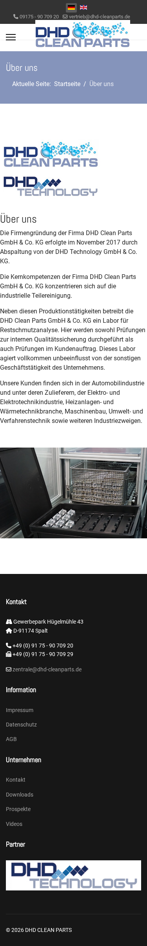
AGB (11, 739)
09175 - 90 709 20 (39, 17)
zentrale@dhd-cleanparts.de (46, 669)
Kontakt (15, 780)
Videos (14, 824)
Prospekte (18, 809)
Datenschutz (21, 724)
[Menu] (11, 37)
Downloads (19, 794)
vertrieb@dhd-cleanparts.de (99, 17)
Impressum (19, 710)
